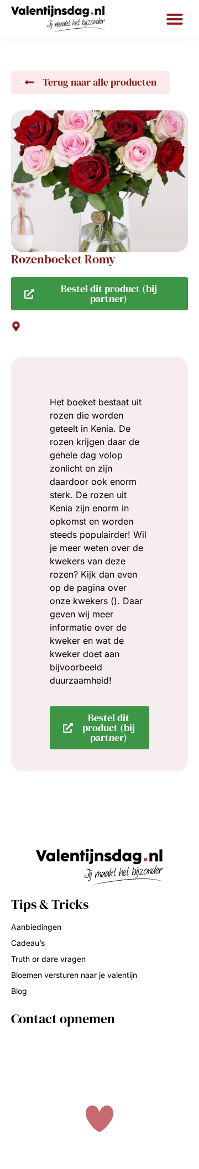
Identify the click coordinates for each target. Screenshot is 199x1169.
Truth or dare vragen (48, 959)
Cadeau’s (28, 943)
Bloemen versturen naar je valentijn (74, 975)
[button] (174, 19)
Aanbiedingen (36, 927)
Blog (19, 991)
